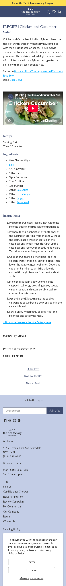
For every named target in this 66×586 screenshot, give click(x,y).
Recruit (7, 516)
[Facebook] (5, 420)
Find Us (7, 486)
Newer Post (33, 383)
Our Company (11, 511)
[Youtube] (9, 420)
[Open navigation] (5, 12)
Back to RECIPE (33, 376)
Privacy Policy (16, 553)
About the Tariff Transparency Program (33, 3)
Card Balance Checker (15, 491)
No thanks (31, 570)
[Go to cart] (59, 12)
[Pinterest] (19, 420)
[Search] (48, 12)
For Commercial (12, 506)
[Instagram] (14, 420)
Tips (5, 481)
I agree (31, 562)
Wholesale (9, 521)
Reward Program (13, 496)
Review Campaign (13, 501)
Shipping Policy (11, 529)
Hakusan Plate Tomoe (26, 71)
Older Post (33, 369)
